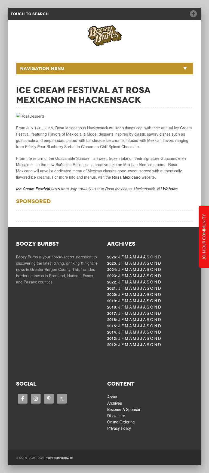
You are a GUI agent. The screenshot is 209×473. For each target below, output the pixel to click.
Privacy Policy (119, 428)
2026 (111, 257)
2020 (111, 294)
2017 (111, 313)
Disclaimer (116, 415)
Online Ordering (121, 422)
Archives (114, 403)
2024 (111, 269)
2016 (111, 319)
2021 (111, 288)
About (112, 396)
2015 (111, 325)
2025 (111, 263)
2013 (111, 338)
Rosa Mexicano (126, 177)
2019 (111, 300)
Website (170, 188)
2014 (111, 332)
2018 (111, 307)
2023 (111, 275)
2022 (111, 282)
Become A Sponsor (123, 409)
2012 (111, 344)
